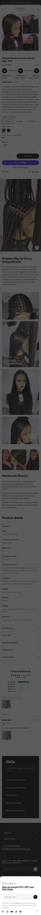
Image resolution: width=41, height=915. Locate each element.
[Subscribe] (35, 897)
